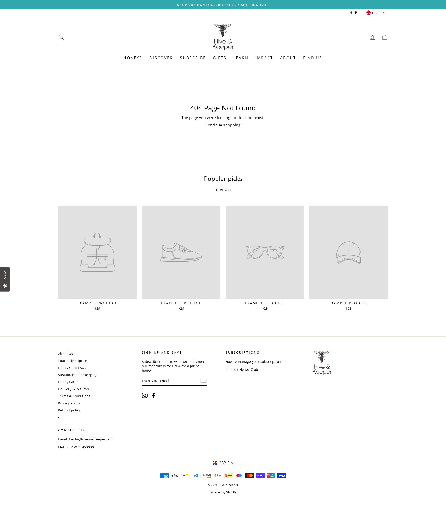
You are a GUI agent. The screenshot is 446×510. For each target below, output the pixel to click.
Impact (264, 57)
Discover (161, 57)
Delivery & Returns (73, 389)
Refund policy (69, 410)
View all (223, 190)
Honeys (132, 57)
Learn (241, 57)
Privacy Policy (69, 403)
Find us (312, 57)
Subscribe (193, 57)
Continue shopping (223, 125)
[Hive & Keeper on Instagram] (145, 395)
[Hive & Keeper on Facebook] (154, 395)
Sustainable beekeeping (78, 375)
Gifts (219, 57)
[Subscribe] (203, 381)
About (288, 57)
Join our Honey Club (242, 369)
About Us (65, 353)
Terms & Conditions (74, 396)
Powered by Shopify (223, 492)
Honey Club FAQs (72, 367)
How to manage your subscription (253, 361)
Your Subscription (73, 360)
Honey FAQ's (68, 382)
